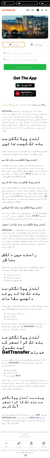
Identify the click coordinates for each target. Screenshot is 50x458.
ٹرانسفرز (5, 105)
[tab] (6, 444)
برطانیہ (21, 105)
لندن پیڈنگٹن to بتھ (39, 105)
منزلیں (13, 105)
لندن (28, 105)
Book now (34, 417)
